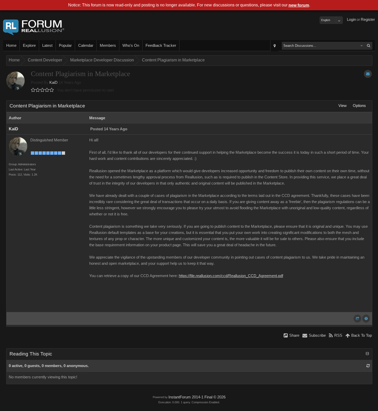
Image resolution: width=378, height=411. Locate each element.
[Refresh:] (368, 366)
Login (351, 19)
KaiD (53, 82)
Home (11, 45)
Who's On (130, 45)
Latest (47, 45)
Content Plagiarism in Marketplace (173, 60)
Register (368, 19)
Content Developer (45, 60)
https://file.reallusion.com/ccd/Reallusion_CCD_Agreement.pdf (231, 276)
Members (108, 45)
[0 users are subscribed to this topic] (368, 74)
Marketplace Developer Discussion (102, 60)
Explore (29, 45)
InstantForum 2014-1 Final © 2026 (197, 397)
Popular (65, 45)
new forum (299, 5)
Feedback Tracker (161, 45)
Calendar (85, 45)
